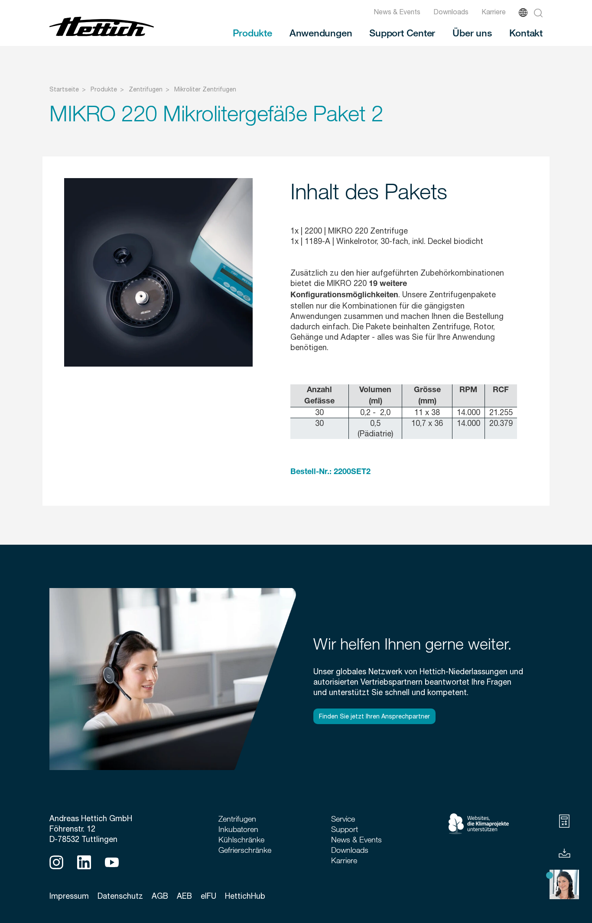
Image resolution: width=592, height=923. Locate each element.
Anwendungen (320, 32)
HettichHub (245, 895)
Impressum (69, 895)
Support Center (402, 32)
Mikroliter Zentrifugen (205, 89)
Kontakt (526, 32)
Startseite (64, 89)
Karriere (493, 12)
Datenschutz (120, 895)
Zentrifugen (146, 89)
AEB (184, 895)
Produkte (252, 32)
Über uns (471, 32)
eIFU (208, 895)
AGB (160, 895)
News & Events (397, 12)
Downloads (450, 12)
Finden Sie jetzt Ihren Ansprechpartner (374, 716)
